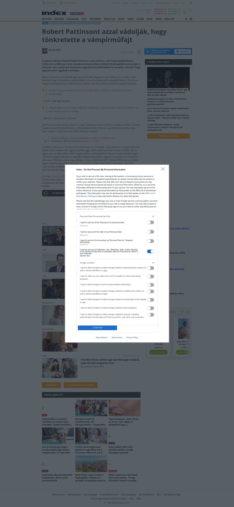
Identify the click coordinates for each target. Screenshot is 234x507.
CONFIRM (97, 328)
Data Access (117, 337)
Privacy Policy (132, 337)
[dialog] (117, 254)
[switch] (150, 222)
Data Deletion (102, 337)
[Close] (163, 169)
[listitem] (117, 216)
